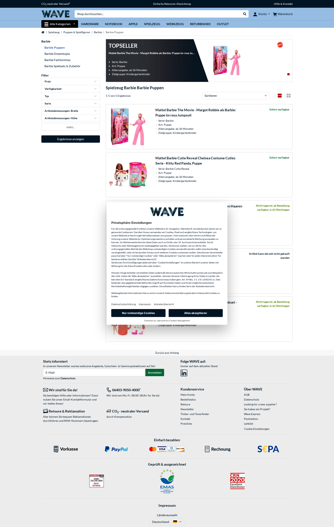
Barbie (98, 32)
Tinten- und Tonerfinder (195, 414)
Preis (48, 81)
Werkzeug (175, 24)
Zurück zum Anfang (167, 352)
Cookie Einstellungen (256, 428)
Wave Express (252, 414)
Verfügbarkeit (53, 88)
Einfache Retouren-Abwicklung (172, 3)
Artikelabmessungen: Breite (61, 110)
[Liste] (280, 96)
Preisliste (186, 423)
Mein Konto (188, 394)
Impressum (167, 505)
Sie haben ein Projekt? (257, 409)
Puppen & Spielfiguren (76, 32)
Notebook (113, 24)
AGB (247, 394)
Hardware (90, 24)
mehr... (70, 127)
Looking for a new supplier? (260, 404)
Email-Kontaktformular (77, 399)
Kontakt (185, 418)
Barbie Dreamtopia (57, 53)
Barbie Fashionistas (57, 60)
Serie (48, 103)
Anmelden (155, 372)
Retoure (185, 404)
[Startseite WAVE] (55, 13)
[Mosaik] (289, 96)
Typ (47, 96)
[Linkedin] (184, 372)
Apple (133, 24)
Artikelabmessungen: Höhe (61, 118)
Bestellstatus (188, 399)
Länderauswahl (167, 515)
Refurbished (200, 24)
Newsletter (187, 409)
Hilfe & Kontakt (283, 3)
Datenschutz (68, 378)
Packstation (251, 418)
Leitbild (248, 423)
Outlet (223, 24)
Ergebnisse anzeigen (70, 139)
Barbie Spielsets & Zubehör (62, 66)
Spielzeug (152, 24)
